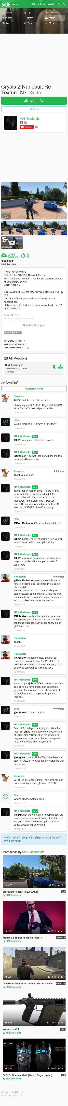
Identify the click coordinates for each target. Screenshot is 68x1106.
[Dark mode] (58, 4)
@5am (17, 814)
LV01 (16, 420)
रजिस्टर (38, 837)
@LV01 (18, 440)
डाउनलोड (36, 101)
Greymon (19, 396)
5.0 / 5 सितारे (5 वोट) (8, 264)
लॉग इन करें (27, 837)
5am (16, 795)
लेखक (35, 436)
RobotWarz (20, 576)
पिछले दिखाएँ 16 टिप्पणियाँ (34, 388)
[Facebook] (21, 122)
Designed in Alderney (12, 1092)
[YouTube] (25, 122)
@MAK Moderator (24, 523)
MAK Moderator (30, 118)
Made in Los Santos (11, 1095)
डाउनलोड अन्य (13, 257)
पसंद (27, 257)
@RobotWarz (21, 616)
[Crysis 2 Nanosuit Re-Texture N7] (34, 200)
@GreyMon (20, 455)
